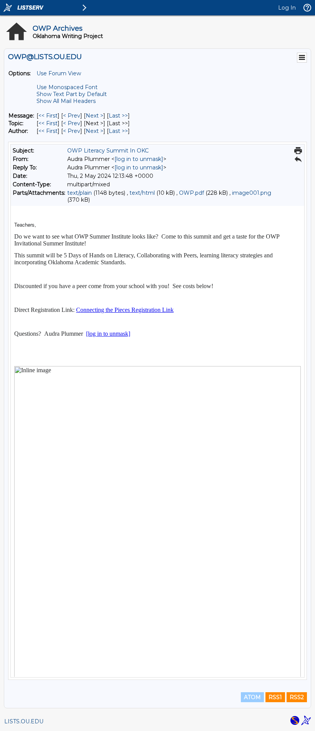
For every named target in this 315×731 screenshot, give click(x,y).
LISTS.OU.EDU (23, 721)
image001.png (251, 192)
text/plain (79, 192)
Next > (94, 115)
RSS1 (275, 697)
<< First (48, 115)
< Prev (71, 115)
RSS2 (297, 697)
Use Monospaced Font (67, 87)
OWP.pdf (191, 192)
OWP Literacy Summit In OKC (108, 150)
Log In (287, 7)
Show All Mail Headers (66, 101)
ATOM (252, 697)
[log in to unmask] (138, 159)
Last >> (118, 115)
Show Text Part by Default (71, 94)
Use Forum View (58, 73)
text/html (142, 192)
